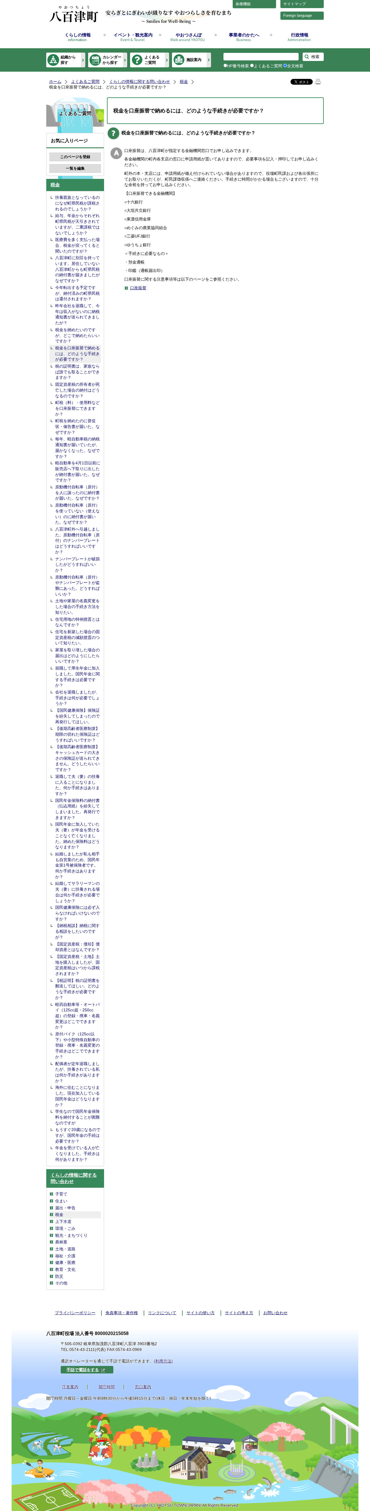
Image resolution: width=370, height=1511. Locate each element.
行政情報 (299, 34)
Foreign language (297, 15)
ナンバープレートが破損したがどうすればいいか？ (77, 564)
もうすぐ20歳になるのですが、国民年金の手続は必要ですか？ (77, 1135)
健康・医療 (65, 1262)
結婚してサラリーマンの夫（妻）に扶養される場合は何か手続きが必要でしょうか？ (77, 892)
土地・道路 (65, 1249)
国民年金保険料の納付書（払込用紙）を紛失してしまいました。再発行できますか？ (77, 809)
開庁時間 (107, 1386)
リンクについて (162, 1312)
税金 (184, 81)
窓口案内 (143, 1386)
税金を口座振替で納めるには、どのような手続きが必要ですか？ (77, 353)
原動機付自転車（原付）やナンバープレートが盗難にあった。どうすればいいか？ (77, 585)
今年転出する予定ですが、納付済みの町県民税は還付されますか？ (77, 293)
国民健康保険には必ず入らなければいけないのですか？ (77, 913)
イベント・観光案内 (133, 34)
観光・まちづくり (71, 1235)
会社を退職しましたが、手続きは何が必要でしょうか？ (77, 698)
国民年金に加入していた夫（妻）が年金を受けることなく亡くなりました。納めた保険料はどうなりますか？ (77, 835)
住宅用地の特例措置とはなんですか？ (77, 622)
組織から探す (68, 59)
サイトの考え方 (239, 1312)
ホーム (55, 81)
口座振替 (138, 287)
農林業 (61, 1242)
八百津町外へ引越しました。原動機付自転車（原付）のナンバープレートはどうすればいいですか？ (77, 540)
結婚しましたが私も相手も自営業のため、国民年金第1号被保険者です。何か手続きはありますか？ (77, 865)
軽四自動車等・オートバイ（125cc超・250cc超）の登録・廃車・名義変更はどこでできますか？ (77, 1016)
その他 (61, 1283)
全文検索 (295, 66)
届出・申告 (65, 1208)
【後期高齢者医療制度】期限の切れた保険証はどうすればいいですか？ (77, 734)
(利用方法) (163, 1361)
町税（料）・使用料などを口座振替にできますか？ (77, 408)
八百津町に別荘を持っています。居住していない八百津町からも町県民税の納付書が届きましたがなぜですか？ (77, 269)
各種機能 (243, 4)
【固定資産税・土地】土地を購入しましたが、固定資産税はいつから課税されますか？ (77, 965)
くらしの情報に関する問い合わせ (139, 81)
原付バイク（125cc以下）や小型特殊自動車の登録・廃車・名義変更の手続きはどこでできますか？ (77, 1045)
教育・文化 (65, 1269)
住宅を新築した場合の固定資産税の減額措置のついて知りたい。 (77, 637)
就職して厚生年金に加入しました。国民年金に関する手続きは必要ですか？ (77, 676)
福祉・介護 (65, 1256)
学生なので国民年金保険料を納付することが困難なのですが (77, 1117)
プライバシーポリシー (75, 1312)
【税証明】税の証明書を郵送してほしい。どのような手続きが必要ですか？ (77, 989)
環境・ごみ (65, 1228)
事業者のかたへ (244, 34)
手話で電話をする (82, 1369)
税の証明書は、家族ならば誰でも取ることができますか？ (77, 372)
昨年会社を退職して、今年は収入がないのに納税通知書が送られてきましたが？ (77, 314)
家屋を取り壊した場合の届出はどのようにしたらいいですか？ (77, 655)
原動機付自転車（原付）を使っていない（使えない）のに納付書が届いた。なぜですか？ (77, 513)
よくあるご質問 (152, 59)
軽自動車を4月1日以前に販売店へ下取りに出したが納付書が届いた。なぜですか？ (77, 471)
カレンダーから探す (112, 59)
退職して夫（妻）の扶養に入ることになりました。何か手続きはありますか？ (77, 785)
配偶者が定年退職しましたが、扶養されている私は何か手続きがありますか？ (77, 1072)
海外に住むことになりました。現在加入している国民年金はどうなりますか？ (77, 1096)
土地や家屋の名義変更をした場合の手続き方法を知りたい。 (77, 606)
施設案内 (193, 60)
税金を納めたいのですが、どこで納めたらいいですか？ (77, 335)
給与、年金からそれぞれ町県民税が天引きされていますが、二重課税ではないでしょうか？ (77, 224)
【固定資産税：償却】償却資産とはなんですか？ (77, 947)
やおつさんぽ (189, 34)
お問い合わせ (275, 1312)
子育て (61, 1194)
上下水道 (63, 1221)
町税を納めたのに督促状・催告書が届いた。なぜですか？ (77, 426)
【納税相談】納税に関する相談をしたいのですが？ (77, 931)
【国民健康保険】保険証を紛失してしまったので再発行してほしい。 (77, 716)
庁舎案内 (70, 1386)
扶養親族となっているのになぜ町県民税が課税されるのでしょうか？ (77, 203)
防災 (59, 1276)
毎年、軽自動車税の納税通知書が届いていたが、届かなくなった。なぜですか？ (77, 447)
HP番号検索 (238, 66)
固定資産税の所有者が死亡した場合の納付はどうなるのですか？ (77, 390)
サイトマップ (294, 4)
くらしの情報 (78, 34)
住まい (61, 1201)
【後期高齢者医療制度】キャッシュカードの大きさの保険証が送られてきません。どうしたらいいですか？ (77, 758)
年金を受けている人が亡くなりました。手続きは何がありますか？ (77, 1153)
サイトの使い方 (200, 1312)
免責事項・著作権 (122, 1312)
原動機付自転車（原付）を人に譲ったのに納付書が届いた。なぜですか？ (77, 492)
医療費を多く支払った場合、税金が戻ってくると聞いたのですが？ (77, 245)
